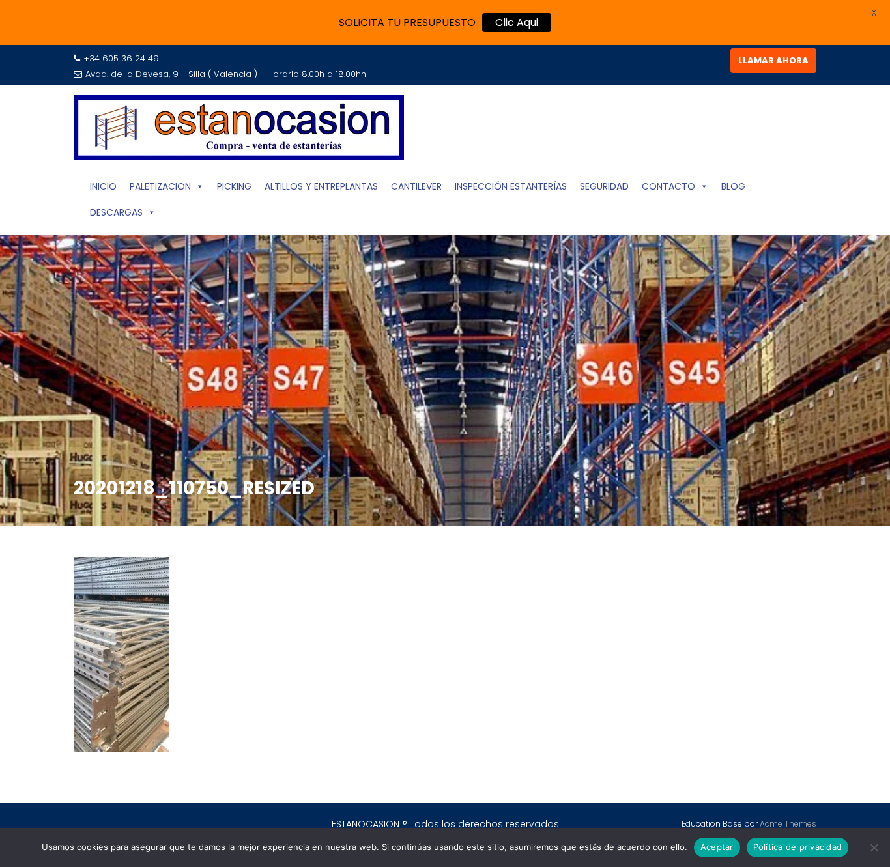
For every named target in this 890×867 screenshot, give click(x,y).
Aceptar (717, 847)
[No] (873, 847)
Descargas (116, 212)
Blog (733, 186)
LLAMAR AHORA (773, 60)
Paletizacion (160, 186)
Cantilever (416, 186)
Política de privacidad (797, 847)
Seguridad (604, 186)
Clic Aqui (516, 22)
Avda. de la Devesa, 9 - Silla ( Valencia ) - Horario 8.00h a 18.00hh (225, 74)
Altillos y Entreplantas (321, 186)
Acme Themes (788, 823)
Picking (234, 186)
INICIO (103, 186)
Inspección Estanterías (511, 186)
